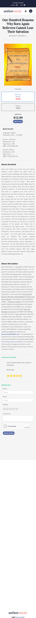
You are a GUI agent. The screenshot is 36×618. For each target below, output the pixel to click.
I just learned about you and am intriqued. (18, 363)
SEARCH (13, 5)
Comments (6, 414)
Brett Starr (10, 370)
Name (5, 389)
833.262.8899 (19, 3)
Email (5, 397)
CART (21, 5)
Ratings (5, 405)
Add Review (6, 385)
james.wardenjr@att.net (10, 334)
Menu (31, 11)
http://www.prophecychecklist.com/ (13, 342)
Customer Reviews (8, 357)
